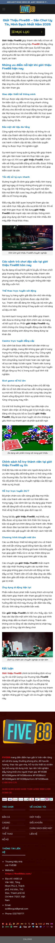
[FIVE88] (27, 9)
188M (42, 789)
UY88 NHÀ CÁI (9, 782)
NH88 (5, 789)
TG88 (30, 789)
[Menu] (4, 9)
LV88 (47, 789)
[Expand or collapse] (41, 32)
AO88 (36, 789)
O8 (10, 792)
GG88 (5, 792)
